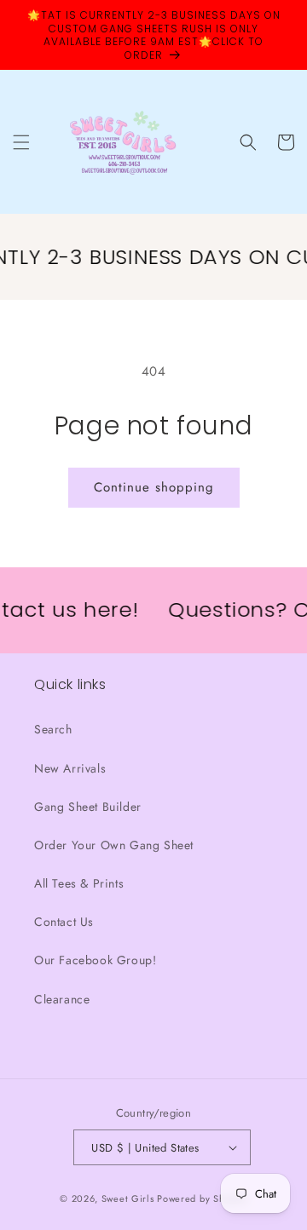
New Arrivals (70, 768)
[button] (21, 142)
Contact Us (64, 921)
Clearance (62, 999)
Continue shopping (154, 487)
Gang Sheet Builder (88, 806)
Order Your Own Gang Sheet (114, 845)
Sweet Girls (127, 1198)
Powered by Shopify (202, 1198)
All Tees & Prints (79, 883)
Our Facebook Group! (95, 959)
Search (53, 729)
